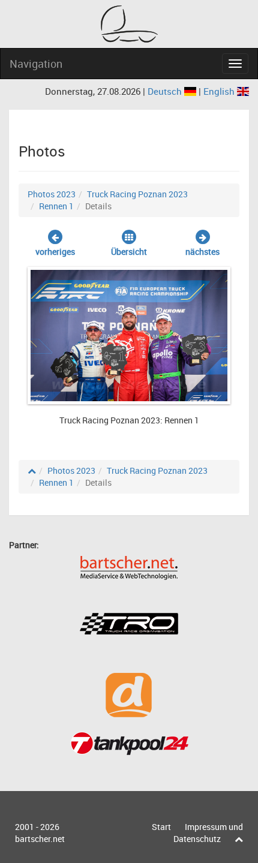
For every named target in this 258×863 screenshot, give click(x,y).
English (220, 91)
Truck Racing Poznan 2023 (137, 194)
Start (161, 826)
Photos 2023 (52, 194)
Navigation (36, 63)
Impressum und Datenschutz (208, 832)
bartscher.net (40, 838)
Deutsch (166, 91)
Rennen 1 (56, 206)
